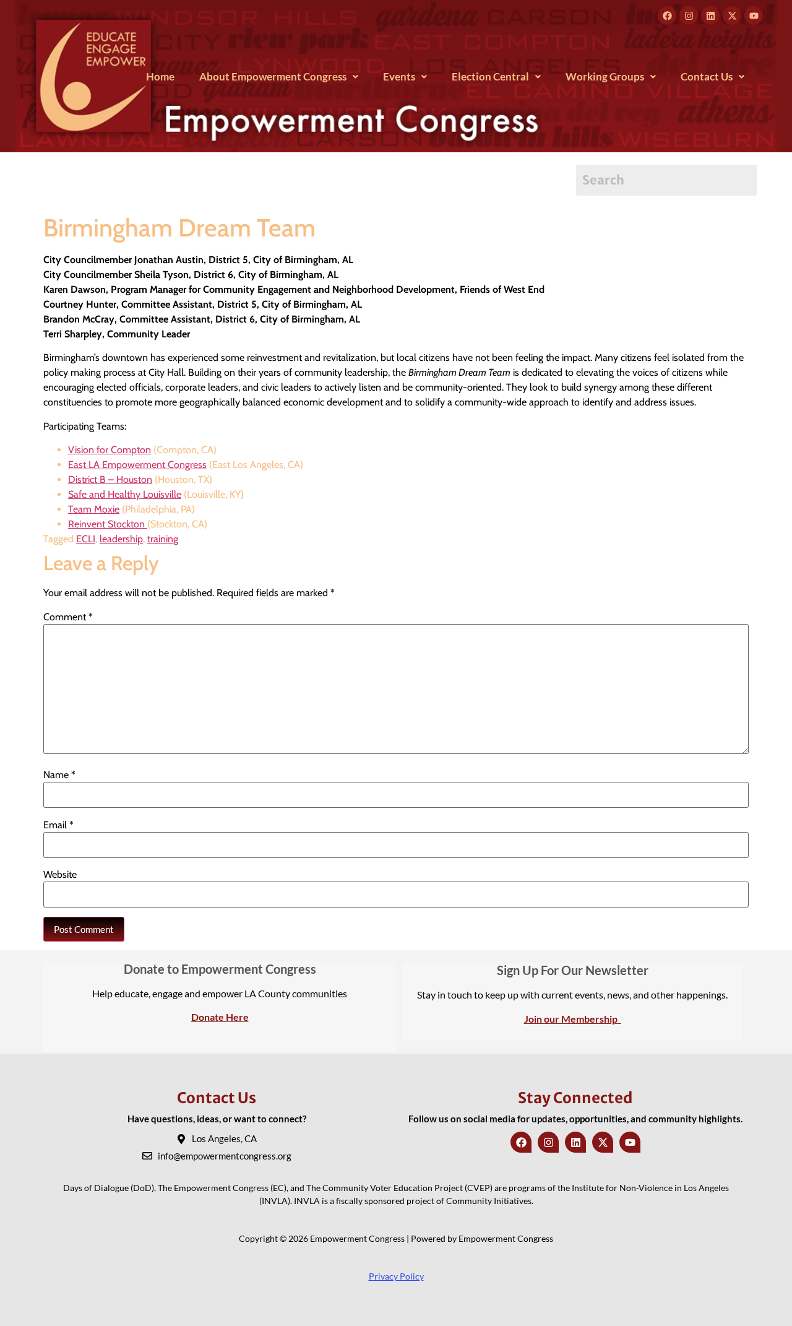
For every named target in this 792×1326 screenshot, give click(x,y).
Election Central (490, 76)
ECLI (85, 539)
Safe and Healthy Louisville (124, 494)
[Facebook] (667, 15)
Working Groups (605, 76)
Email (58, 825)
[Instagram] (688, 15)
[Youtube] (753, 15)
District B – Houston (110, 479)
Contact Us (707, 76)
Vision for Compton (109, 450)
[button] (279, 76)
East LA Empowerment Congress (137, 464)
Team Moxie (93, 509)
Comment (68, 617)
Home (160, 76)
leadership (121, 539)
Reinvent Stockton (107, 524)
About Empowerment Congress (272, 76)
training (162, 539)
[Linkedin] (710, 15)
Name (59, 775)
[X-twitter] (732, 15)
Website (60, 875)
